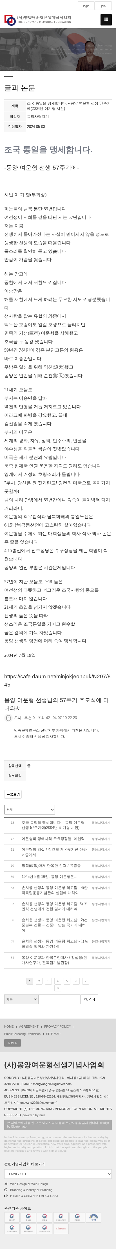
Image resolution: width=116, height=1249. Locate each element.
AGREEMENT (29, 1026)
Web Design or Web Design (29, 1184)
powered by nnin (34, 1115)
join (103, 6)
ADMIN (12, 1043)
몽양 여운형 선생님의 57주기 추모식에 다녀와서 (56, 704)
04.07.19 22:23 (65, 718)
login (86, 6)
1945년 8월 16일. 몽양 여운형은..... (51, 876)
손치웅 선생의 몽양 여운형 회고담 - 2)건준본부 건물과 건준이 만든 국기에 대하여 (55, 925)
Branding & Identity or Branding (31, 1190)
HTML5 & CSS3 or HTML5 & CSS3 (34, 1195)
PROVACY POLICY (57, 1026)
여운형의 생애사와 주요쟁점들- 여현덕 (53, 839)
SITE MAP (53, 1034)
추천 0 (29, 718)
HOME (9, 1026)
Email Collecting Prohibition (22, 1034)
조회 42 (43, 718)
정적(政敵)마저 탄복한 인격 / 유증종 (51, 865)
